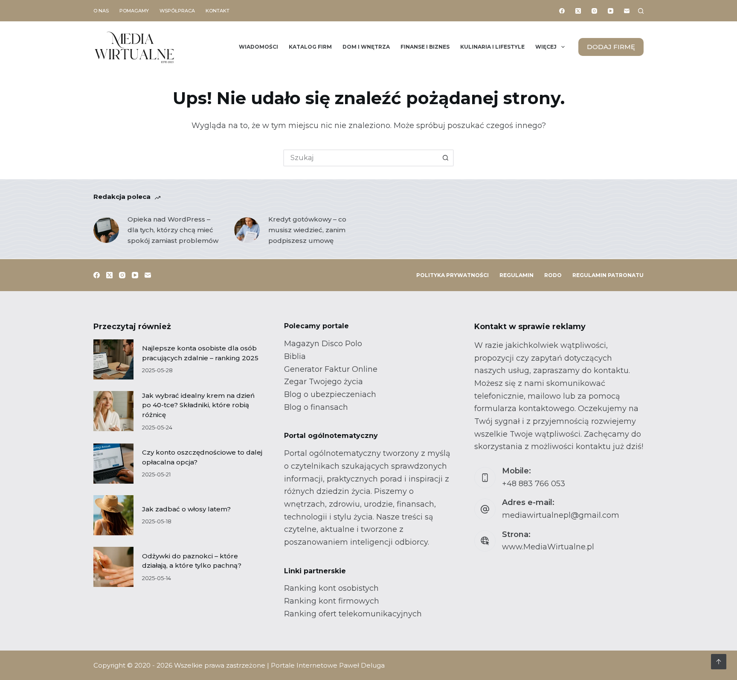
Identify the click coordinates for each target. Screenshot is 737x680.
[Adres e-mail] (627, 11)
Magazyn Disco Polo (323, 343)
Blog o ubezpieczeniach (330, 394)
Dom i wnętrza (366, 47)
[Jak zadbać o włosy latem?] (113, 515)
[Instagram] (594, 11)
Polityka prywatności (452, 275)
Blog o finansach (316, 407)
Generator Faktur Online (330, 369)
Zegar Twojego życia (323, 381)
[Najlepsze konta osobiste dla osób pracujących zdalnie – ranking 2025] (113, 359)
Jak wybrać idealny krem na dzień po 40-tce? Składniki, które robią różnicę (198, 405)
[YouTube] (610, 11)
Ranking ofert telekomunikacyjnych (353, 614)
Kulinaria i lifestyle (492, 47)
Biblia (295, 356)
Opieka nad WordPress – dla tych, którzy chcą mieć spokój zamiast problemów (173, 230)
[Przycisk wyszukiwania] (445, 158)
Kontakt (217, 11)
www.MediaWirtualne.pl (548, 547)
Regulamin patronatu (608, 275)
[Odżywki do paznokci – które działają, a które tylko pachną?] (113, 567)
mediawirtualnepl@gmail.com (560, 515)
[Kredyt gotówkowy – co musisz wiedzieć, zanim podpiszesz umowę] (247, 230)
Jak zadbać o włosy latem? (186, 509)
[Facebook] (562, 11)
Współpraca (177, 11)
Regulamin (516, 275)
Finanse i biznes (425, 47)
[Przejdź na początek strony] (718, 661)
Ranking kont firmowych (331, 601)
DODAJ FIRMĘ (611, 47)
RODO (553, 275)
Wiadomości (258, 47)
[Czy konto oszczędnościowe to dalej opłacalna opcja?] (113, 464)
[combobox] (361, 157)
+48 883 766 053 (533, 483)
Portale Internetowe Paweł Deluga (328, 665)
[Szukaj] (641, 11)
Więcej (546, 47)
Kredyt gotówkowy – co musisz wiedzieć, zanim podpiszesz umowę (307, 230)
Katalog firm (310, 47)
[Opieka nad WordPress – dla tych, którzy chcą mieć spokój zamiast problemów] (106, 230)
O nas (101, 11)
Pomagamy (134, 11)
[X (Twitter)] (578, 11)
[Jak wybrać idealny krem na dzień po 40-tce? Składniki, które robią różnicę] (113, 411)
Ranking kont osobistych (331, 588)
